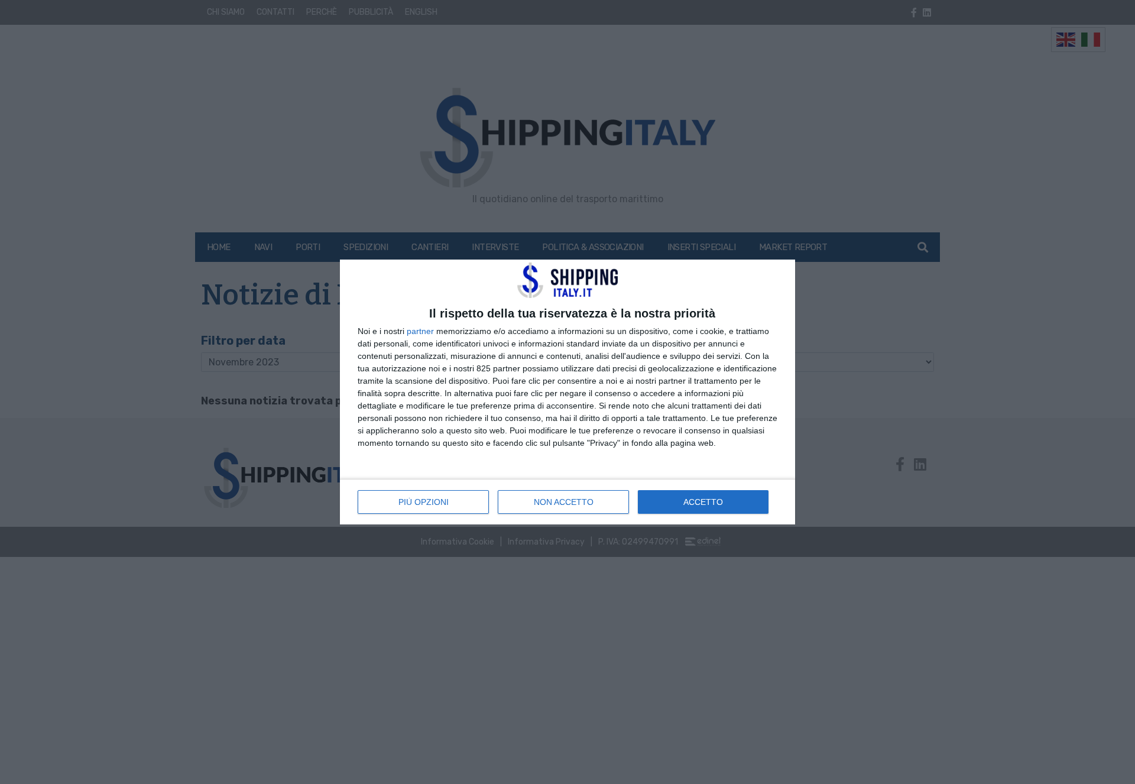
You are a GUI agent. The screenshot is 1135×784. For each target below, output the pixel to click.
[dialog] (567, 392)
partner (420, 331)
